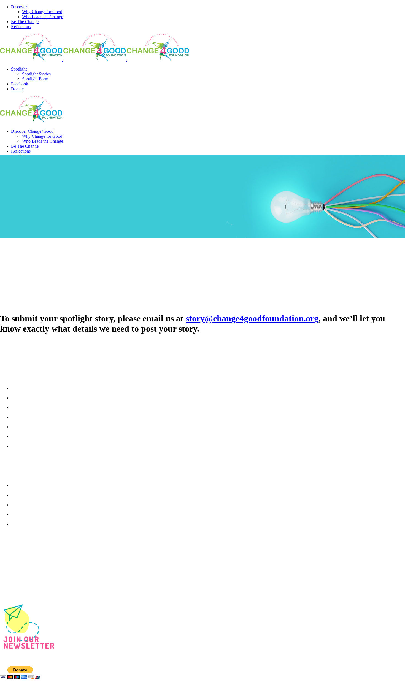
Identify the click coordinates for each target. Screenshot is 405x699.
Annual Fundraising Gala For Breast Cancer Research (69, 398)
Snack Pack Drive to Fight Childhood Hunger (60, 407)
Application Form (30, 446)
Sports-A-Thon (27, 417)
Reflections (23, 524)
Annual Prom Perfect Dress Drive (46, 388)
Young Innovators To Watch (41, 436)
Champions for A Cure (35, 427)
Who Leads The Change (37, 495)
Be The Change (27, 505)
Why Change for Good (35, 485)
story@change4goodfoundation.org (252, 318)
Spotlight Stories (30, 514)
